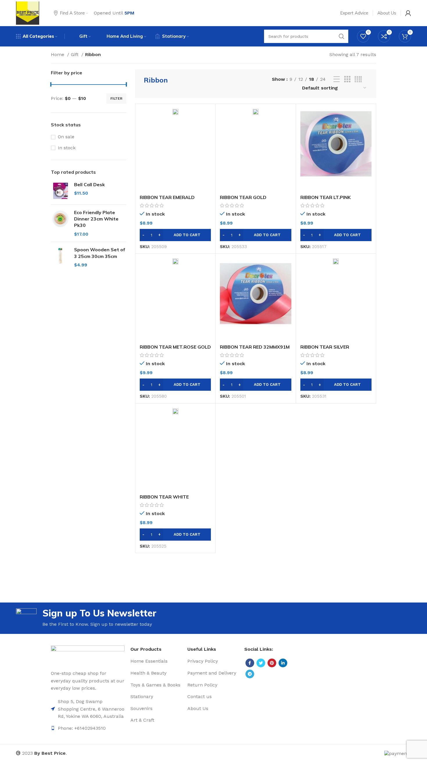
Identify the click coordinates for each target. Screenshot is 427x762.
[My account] (408, 13)
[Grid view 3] (347, 79)
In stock (67, 147)
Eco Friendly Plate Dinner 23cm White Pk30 (96, 218)
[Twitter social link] (260, 663)
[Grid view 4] (358, 79)
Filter (116, 98)
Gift (75, 54)
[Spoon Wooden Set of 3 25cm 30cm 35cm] (60, 257)
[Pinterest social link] (272, 663)
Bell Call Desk (89, 184)
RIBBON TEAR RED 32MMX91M (255, 347)
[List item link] (88, 709)
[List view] (336, 79)
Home (58, 54)
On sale (66, 136)
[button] (175, 235)
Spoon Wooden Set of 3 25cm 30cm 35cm (99, 253)
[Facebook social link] (249, 663)
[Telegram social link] (249, 674)
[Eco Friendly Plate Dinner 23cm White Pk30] (60, 223)
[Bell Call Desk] (60, 190)
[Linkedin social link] (283, 663)
